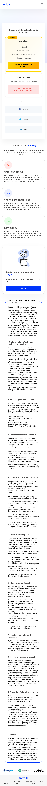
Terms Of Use (17, 782)
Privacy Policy (6, 782)
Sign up (23, 288)
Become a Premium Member (23, 65)
